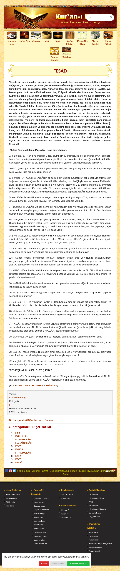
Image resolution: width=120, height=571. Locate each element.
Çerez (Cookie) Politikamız (56, 471)
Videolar (36, 41)
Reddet (44, 564)
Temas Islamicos (40, 532)
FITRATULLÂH (23, 439)
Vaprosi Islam (39, 517)
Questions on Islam (41, 498)
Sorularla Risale (67, 495)
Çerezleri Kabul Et (78, 563)
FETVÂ (18, 462)
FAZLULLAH (21, 436)
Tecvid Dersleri (95, 42)
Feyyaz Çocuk (94, 517)
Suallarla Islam (39, 506)
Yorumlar (49, 420)
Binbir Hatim (10, 502)
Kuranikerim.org (17, 397)
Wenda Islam (39, 528)
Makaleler (66, 57)
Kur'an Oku (24, 41)
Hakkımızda (23, 471)
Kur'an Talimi (108, 42)
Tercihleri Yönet (58, 564)
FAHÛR (19, 449)
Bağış (74, 471)
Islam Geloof (38, 525)
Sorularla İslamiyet (13, 495)
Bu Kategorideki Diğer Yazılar (25, 420)
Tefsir (57, 41)
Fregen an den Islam (41, 510)
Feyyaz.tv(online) (95, 547)
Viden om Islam (39, 521)
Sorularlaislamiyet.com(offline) (100, 544)
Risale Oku (65, 498)
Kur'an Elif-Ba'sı (82, 42)
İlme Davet (10, 506)
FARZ (18, 455)
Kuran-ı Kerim (11, 498)
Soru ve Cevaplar (54, 58)
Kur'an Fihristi (69, 42)
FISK (17, 432)
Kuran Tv (64, 514)
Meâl (47, 41)
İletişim (82, 471)
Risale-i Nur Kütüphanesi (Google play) (97, 498)
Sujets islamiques (40, 544)
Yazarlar (36, 471)
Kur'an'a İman (12, 42)
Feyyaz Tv (65, 510)
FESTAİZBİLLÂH (23, 442)
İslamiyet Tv (66, 518)
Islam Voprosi (39, 502)
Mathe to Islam (39, 540)
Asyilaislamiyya (39, 513)
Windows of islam (40, 536)
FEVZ (18, 446)
